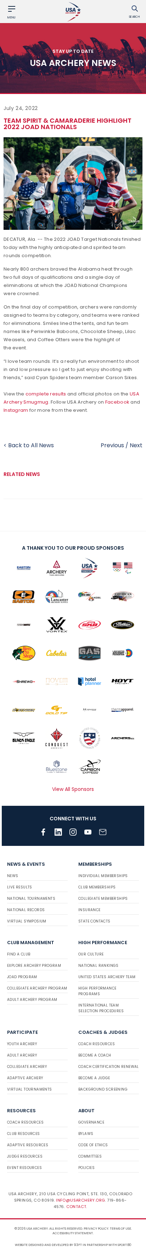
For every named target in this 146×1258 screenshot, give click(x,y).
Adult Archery (22, 1055)
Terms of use (120, 1228)
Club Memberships (97, 887)
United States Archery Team (106, 977)
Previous (112, 445)
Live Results (19, 887)
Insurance (89, 910)
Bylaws (85, 1133)
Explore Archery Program (34, 965)
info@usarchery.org (80, 1200)
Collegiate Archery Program (37, 988)
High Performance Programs (97, 991)
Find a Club (18, 954)
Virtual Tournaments (29, 1089)
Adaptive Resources (27, 1145)
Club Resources (23, 1133)
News (12, 876)
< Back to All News (29, 445)
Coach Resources (96, 1044)
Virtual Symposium (26, 921)
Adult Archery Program (32, 999)
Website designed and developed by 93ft (48, 1245)
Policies (86, 1167)
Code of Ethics (93, 1145)
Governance (91, 1122)
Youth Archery (22, 1044)
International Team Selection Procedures (101, 1008)
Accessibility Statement (72, 1233)
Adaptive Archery (25, 1078)
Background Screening (103, 1089)
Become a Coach (94, 1055)
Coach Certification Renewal (108, 1066)
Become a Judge (94, 1078)
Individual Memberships (103, 876)
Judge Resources (25, 1156)
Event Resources (24, 1167)
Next (136, 445)
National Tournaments (31, 898)
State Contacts (94, 921)
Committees (90, 1156)
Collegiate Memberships (103, 898)
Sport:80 (124, 1245)
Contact (76, 1206)
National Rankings (98, 965)
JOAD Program (22, 977)
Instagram (16, 410)
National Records (26, 910)
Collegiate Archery (27, 1066)
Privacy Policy (96, 1228)
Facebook (117, 402)
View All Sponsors (73, 789)
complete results (46, 393)
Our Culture (90, 954)
